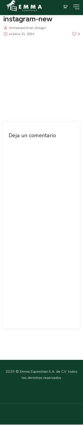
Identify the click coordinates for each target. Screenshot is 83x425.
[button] (66, 7)
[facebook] (5, 416)
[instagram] (12, 416)
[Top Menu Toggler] (76, 7)
